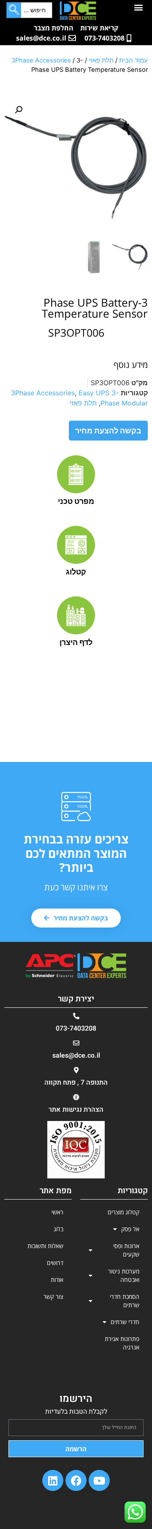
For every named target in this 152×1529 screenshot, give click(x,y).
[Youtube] (99, 1480)
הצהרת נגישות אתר (76, 1110)
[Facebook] (76, 1480)
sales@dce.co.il (76, 1055)
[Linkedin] (52, 1480)
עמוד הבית (133, 60)
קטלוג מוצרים (123, 1212)
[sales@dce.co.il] (76, 1043)
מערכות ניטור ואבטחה (123, 1275)
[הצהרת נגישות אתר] (76, 1097)
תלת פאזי (101, 60)
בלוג (58, 1229)
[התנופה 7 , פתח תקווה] (76, 1070)
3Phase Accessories (41, 60)
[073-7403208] (76, 1016)
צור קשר (53, 1296)
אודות (57, 1280)
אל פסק (130, 1229)
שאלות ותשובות (45, 1246)
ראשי (57, 1212)
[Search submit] (14, 10)
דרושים (55, 1263)
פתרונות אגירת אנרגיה (122, 1343)
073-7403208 (76, 1028)
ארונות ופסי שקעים (126, 1250)
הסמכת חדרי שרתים (124, 1300)
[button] (138, 7)
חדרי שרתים (125, 1322)
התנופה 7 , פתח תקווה (76, 1082)
